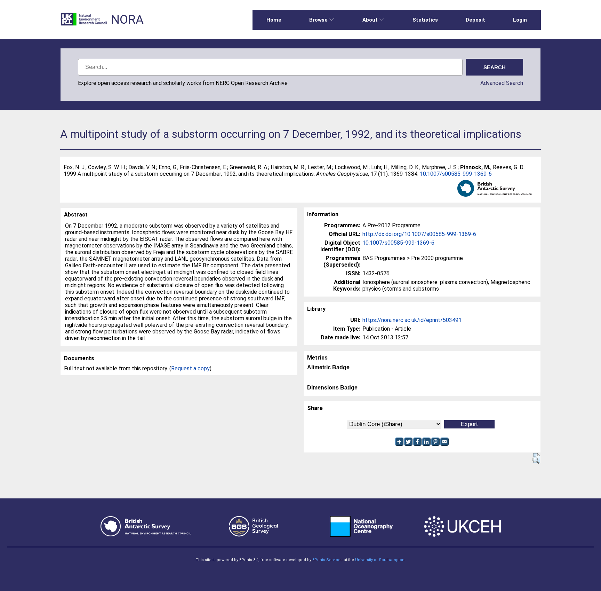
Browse (318, 20)
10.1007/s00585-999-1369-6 (456, 174)
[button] (536, 458)
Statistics (425, 20)
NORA (127, 20)
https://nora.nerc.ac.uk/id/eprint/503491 (412, 320)
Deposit (475, 20)
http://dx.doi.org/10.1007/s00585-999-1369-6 (419, 234)
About (370, 20)
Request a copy (190, 368)
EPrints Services (327, 560)
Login (520, 20)
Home (273, 20)
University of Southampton (379, 560)
